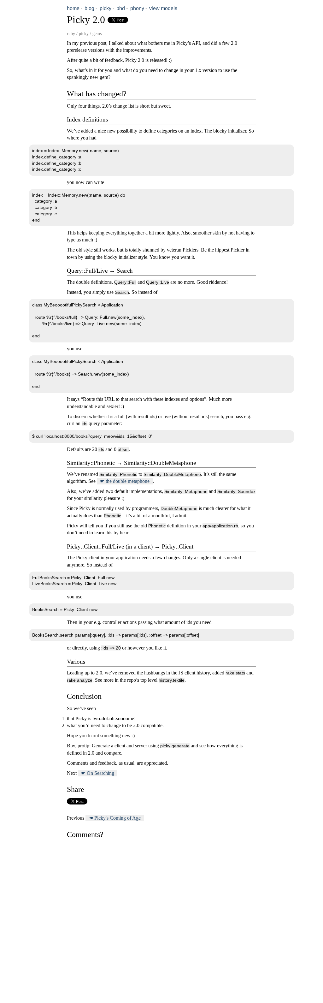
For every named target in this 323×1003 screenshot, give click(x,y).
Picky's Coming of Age (117, 818)
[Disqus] (161, 919)
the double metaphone (128, 481)
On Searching (100, 773)
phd (120, 8)
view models (163, 8)
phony (137, 8)
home (73, 8)
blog (89, 8)
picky (105, 8)
